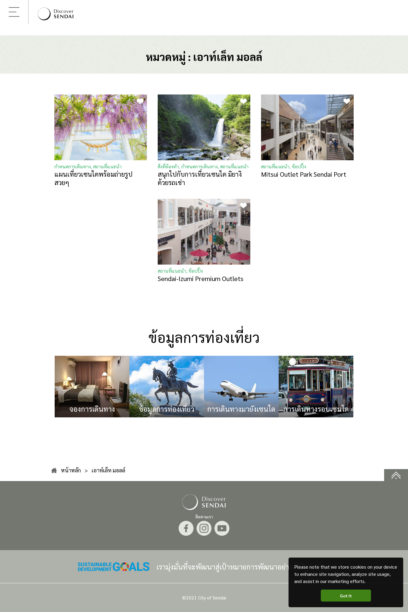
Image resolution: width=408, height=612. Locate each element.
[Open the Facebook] (186, 528)
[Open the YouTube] (221, 528)
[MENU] (14, 12)
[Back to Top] (396, 475)
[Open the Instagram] (204, 528)
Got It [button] (346, 595)
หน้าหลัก (71, 470)
